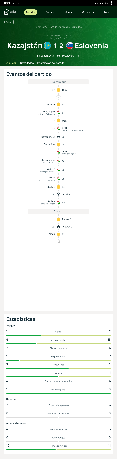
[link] (31, 12)
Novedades (27, 63)
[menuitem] (32, 12)
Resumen (11, 63)
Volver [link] (9, 22)
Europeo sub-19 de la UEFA (10, 12)
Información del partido (50, 63)
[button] (88, 12)
